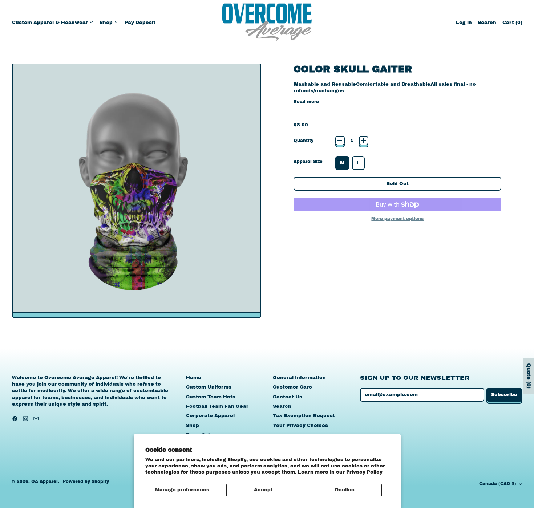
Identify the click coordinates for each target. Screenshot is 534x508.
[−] (340, 140)
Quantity (303, 140)
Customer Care (292, 387)
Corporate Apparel (210, 415)
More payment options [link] (397, 218)
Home (193, 377)
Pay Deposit (140, 22)
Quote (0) (528, 375)
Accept (263, 489)
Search (282, 406)
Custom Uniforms (208, 387)
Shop (192, 425)
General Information (299, 377)
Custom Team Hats (210, 396)
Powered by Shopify (86, 481)
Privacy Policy (364, 472)
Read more (306, 101)
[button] (487, 22)
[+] (363, 140)
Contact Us (287, 396)
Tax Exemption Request (304, 415)
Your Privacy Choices (300, 425)
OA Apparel (44, 481)
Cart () (512, 24)
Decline (345, 489)
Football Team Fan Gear (217, 406)
